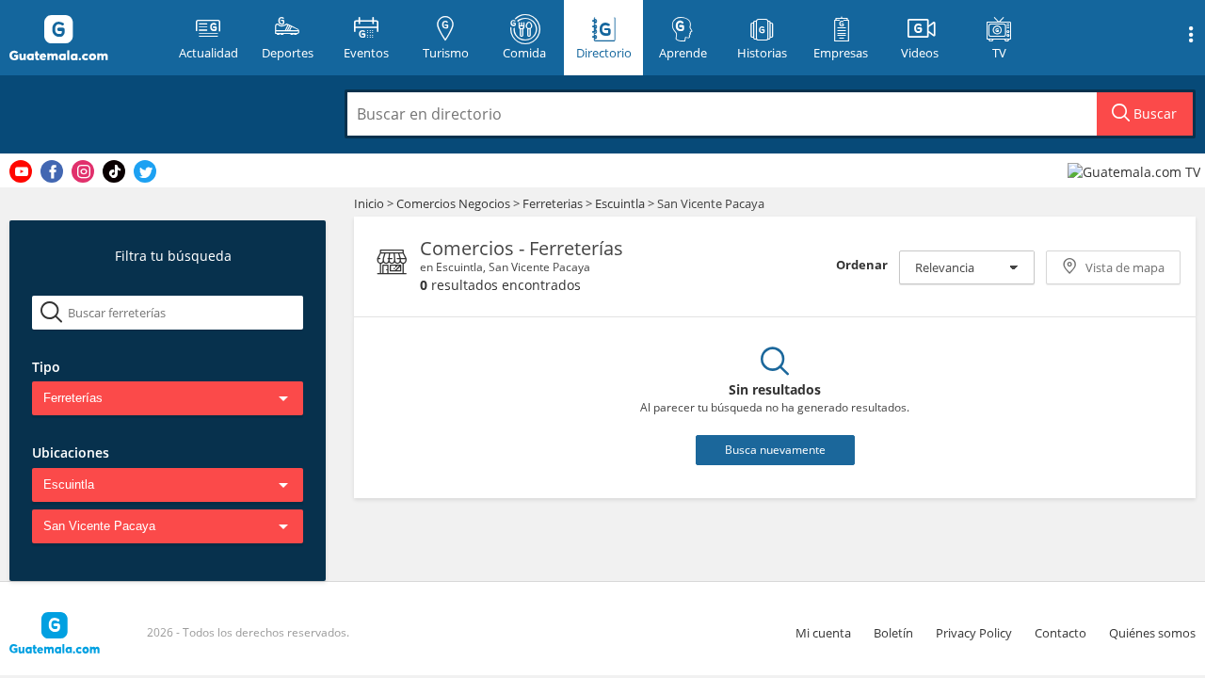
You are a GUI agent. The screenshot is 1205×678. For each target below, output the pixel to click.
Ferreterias (554, 203)
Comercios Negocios (454, 203)
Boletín (893, 632)
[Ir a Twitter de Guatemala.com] (145, 171)
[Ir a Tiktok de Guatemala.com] (114, 171)
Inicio (369, 203)
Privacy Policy (974, 632)
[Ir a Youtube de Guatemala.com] (20, 171)
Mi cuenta (823, 632)
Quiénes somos (1152, 632)
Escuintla (620, 203)
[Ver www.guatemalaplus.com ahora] (1136, 171)
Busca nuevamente (775, 450)
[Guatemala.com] (81, 37)
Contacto (1060, 632)
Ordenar (862, 264)
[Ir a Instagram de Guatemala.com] (83, 171)
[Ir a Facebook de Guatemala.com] (51, 171)
